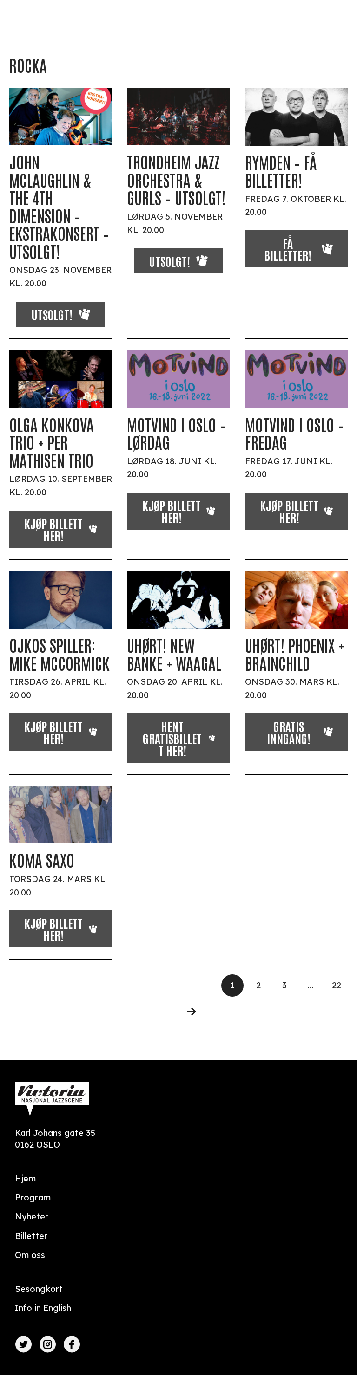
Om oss (30, 1255)
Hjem (25, 1178)
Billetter (31, 1236)
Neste (186, 1011)
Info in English (43, 1308)
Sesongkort (39, 1289)
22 (336, 985)
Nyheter (31, 1216)
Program (33, 1197)
